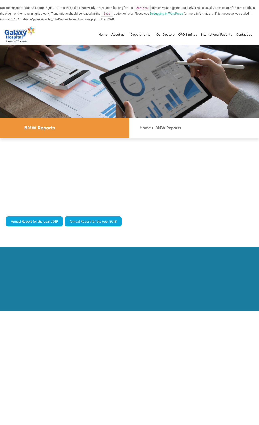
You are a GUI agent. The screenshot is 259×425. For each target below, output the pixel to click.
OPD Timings (187, 34)
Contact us (244, 34)
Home (102, 34)
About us (117, 34)
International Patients (216, 34)
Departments (140, 34)
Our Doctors (165, 34)
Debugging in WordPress (166, 13)
